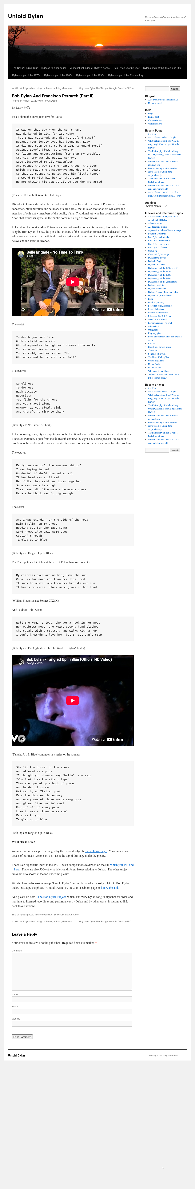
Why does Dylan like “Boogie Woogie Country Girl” (106, 88)
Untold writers (154, 367)
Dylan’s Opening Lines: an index (163, 291)
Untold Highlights (156, 360)
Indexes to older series (53, 68)
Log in (151, 113)
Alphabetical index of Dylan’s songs (90, 68)
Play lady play (154, 333)
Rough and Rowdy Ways (159, 346)
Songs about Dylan (156, 353)
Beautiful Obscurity (157, 233)
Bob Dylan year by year (126, 68)
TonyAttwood (50, 100)
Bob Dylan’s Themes (157, 247)
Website (16, 1018)
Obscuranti (153, 329)
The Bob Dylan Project (52, 897)
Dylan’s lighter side (157, 288)
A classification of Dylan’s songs (163, 216)
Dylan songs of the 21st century (125, 75)
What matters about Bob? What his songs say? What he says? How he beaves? (163, 144)
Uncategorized (45, 914)
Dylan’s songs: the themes (160, 295)
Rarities (151, 343)
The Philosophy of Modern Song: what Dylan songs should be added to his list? (165, 154)
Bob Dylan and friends (158, 236)
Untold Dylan (25, 16)
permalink (74, 914)
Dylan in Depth (155, 261)
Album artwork (155, 223)
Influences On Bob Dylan (159, 315)
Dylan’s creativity (156, 285)
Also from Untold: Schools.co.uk (163, 99)
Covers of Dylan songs (158, 254)
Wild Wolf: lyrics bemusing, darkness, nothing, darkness (42, 88)
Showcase (152, 350)
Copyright (152, 250)
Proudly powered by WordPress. (163, 1055)
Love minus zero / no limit (160, 322)
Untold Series (154, 363)
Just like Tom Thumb (157, 319)
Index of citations (156, 309)
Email (15, 1006)
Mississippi (153, 326)
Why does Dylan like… (158, 370)
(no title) (152, 133)
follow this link (110, 888)
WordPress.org (155, 123)
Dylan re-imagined (156, 264)
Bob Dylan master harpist (159, 240)
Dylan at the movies (157, 257)
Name (16, 994)
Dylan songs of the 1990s (90, 75)
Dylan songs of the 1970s (26, 75)
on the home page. (96, 851)
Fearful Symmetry (156, 302)
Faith (150, 298)
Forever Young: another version (162, 168)
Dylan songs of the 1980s (58, 75)
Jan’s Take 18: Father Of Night (162, 137)
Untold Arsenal (155, 102)
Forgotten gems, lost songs (160, 305)
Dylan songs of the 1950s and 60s (162, 68)
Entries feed (153, 116)
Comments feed (155, 120)
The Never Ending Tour (25, 68)
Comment (17, 950)
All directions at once (157, 226)
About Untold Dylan (157, 219)
